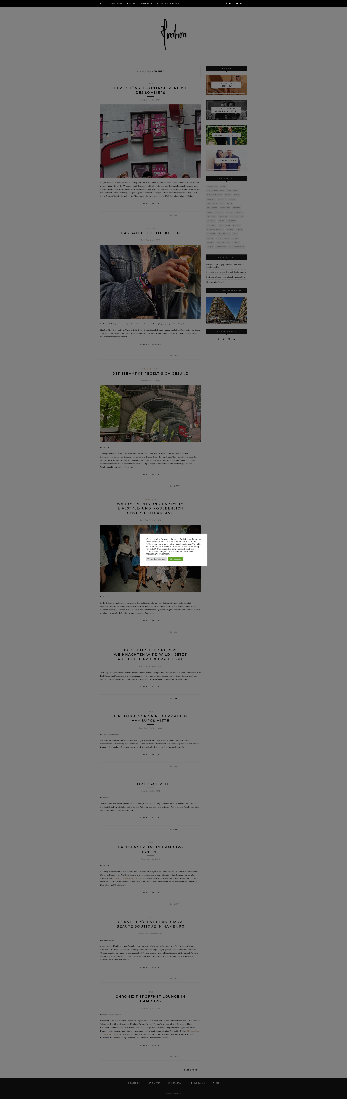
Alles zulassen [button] (175, 559)
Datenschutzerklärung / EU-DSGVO (160, 3)
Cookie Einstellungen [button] (156, 559)
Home (103, 3)
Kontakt (132, 3)
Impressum (117, 3)
